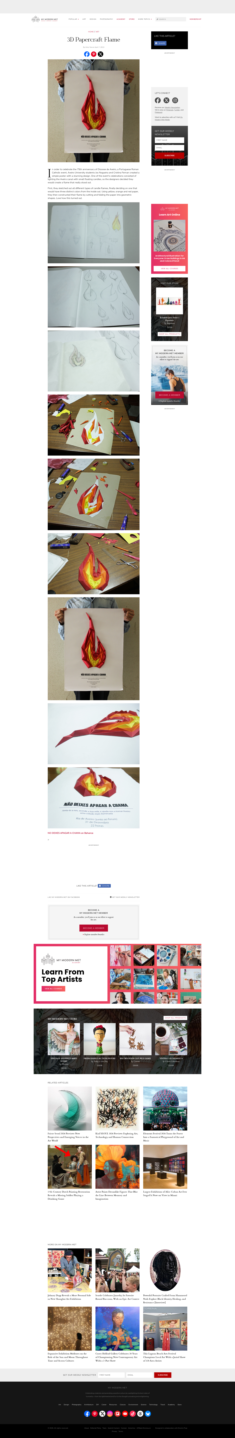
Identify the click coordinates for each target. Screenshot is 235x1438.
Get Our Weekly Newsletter (126, 897)
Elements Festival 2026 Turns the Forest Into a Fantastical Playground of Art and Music (163, 1137)
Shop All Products (169, 334)
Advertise (131, 1428)
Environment (133, 1405)
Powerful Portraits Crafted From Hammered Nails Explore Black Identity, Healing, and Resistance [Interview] (165, 1299)
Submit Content (114, 1428)
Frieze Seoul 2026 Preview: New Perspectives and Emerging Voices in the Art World (68, 1137)
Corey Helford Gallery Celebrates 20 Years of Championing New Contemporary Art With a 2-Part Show (116, 1357)
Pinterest (169, 110)
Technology (153, 1405)
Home (91, 32)
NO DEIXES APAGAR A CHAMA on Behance (70, 833)
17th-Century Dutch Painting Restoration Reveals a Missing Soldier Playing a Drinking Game (69, 1195)
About (86, 1428)
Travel (162, 1405)
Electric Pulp (182, 1428)
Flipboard (158, 112)
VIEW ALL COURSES (169, 268)
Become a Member (93, 928)
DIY (97, 1405)
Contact (124, 1428)
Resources (113, 1405)
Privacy (114, 1431)
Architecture (88, 1405)
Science (143, 1405)
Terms (120, 1431)
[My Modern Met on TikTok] (133, 1414)
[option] (120, 993)
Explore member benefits (94, 934)
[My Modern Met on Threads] (140, 1414)
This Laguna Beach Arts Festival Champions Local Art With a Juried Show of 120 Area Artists (164, 1357)
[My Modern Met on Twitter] (102, 1414)
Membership (195, 19)
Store (132, 19)
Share (106, 886)
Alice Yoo (88, 47)
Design (93, 19)
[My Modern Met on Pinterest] (95, 1414)
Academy (121, 19)
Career (104, 1405)
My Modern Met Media (169, 118)
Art (84, 19)
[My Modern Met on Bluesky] (148, 1414)
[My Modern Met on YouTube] (125, 1414)
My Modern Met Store (62, 1018)
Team (104, 1428)
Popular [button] (73, 19)
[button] (145, 19)
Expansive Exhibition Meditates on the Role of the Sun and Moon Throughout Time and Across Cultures (68, 1357)
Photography (106, 19)
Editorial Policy (95, 1428)
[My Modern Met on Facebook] (87, 1414)
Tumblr (177, 110)
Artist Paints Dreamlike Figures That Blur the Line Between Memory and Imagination (116, 1195)
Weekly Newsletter (172, 107)
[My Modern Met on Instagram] (110, 1414)
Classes (123, 1405)
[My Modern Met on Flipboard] (117, 1414)
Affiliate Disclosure (144, 1428)
